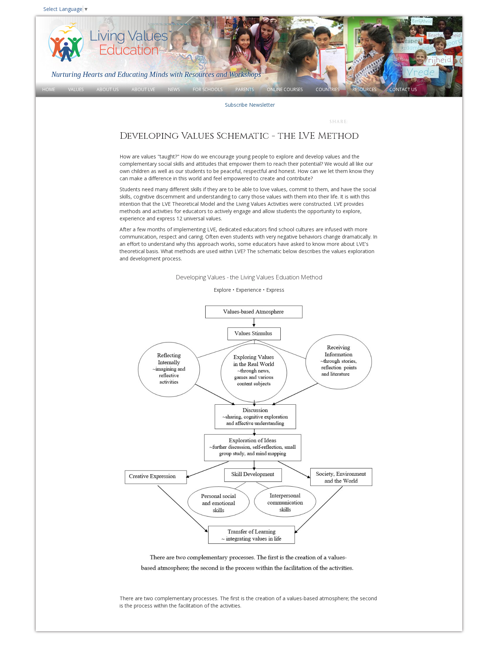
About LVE (143, 89)
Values (75, 89)
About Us (107, 89)
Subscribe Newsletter (249, 104)
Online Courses (285, 89)
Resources (364, 89)
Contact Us (403, 89)
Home (48, 89)
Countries (327, 89)
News (174, 89)
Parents (245, 89)
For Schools (207, 89)
